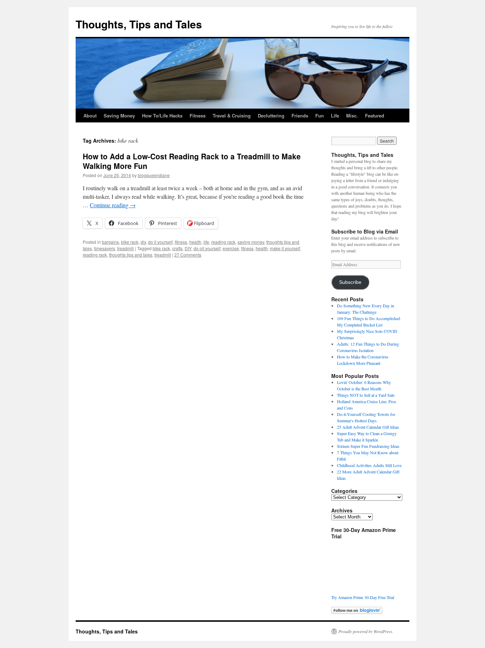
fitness (181, 242)
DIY (188, 248)
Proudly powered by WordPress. (365, 631)
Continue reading (113, 205)
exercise (231, 248)
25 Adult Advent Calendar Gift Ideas (368, 427)
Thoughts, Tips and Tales (139, 24)
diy (143, 242)
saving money (251, 242)
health (195, 242)
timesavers (104, 248)
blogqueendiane (154, 175)
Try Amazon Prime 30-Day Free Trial (362, 597)
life (206, 242)
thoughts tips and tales (130, 255)
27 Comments (187, 255)
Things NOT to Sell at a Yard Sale (365, 395)
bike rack (129, 242)
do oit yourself (207, 248)
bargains (110, 242)
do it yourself (160, 242)
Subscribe (350, 282)
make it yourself (285, 248)
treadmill (125, 248)
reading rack (223, 242)
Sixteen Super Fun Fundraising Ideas (368, 446)
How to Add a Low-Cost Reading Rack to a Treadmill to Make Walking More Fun (192, 161)
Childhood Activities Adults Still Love (369, 465)
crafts (177, 248)
